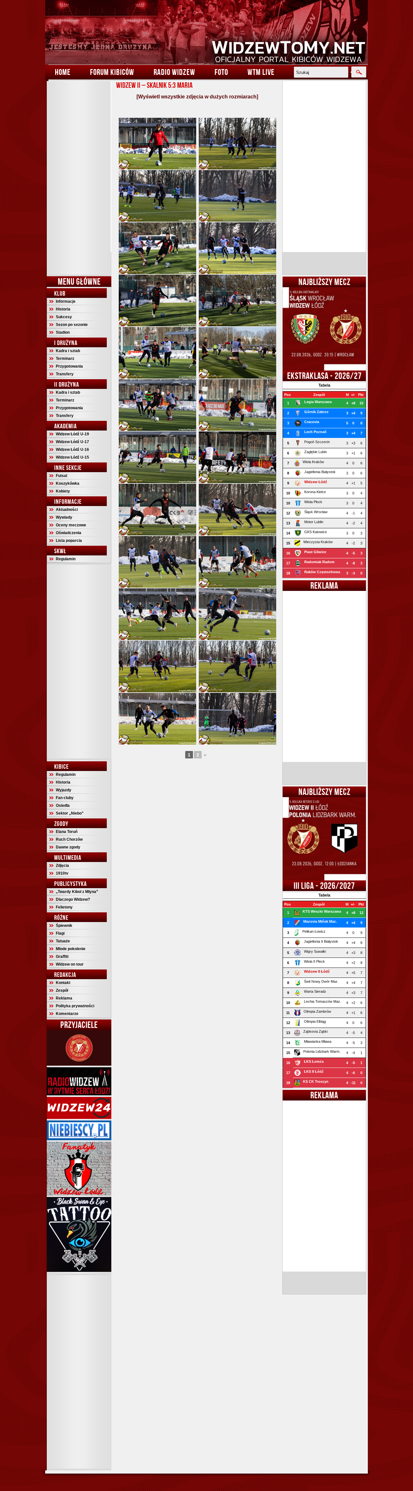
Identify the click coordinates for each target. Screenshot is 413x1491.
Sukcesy (64, 317)
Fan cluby (65, 798)
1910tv (62, 873)
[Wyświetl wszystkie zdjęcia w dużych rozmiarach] (197, 96)
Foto (221, 71)
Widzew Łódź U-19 (72, 434)
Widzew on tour (70, 964)
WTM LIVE (261, 71)
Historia (63, 309)
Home (63, 71)
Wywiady (64, 517)
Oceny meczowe (71, 525)
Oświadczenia (68, 533)
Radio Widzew (174, 71)
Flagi (60, 933)
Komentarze (67, 1013)
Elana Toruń (66, 831)
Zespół (62, 990)
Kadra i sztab (68, 351)
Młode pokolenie (71, 949)
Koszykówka (67, 483)
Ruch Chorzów (69, 839)
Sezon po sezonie (72, 324)
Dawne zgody (68, 847)
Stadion (63, 332)
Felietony (64, 907)
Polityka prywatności (75, 1006)
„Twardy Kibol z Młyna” (77, 891)
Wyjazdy (63, 790)
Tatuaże (63, 941)
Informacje (66, 301)
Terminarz (65, 358)
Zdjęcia (62, 865)
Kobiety (63, 491)
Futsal (61, 475)
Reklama (64, 998)
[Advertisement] (79, 178)
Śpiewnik (64, 925)
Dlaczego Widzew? (73, 899)
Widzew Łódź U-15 (72, 457)
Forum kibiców (112, 71)
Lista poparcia (69, 540)
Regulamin (66, 559)
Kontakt (63, 982)
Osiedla (63, 805)
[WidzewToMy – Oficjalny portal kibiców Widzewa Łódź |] (206, 32)
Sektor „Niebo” (70, 813)
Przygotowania (69, 366)
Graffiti (62, 956)
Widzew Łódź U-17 (72, 442)
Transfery (65, 374)
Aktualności (67, 509)
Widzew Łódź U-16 (72, 449)
